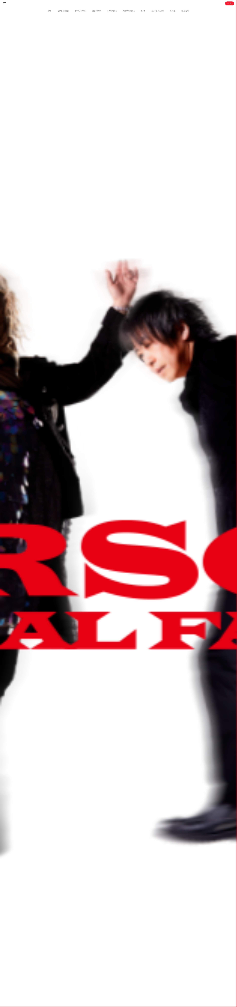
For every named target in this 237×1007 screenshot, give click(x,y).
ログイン (230, 3)
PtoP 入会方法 (157, 10)
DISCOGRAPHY (129, 10)
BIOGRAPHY (112, 10)
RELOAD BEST (80, 10)
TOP (49, 10)
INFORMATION (63, 10)
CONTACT (185, 10)
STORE (172, 10)
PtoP (143, 10)
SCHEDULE (96, 10)
